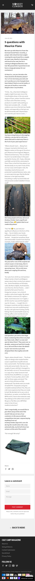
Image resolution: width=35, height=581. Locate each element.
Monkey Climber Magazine (13, 572)
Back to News (18, 527)
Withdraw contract (27, 578)
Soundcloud (6, 553)
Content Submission (8, 550)
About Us (5, 544)
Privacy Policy (6, 556)
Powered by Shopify (26, 572)
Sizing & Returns (7, 547)
